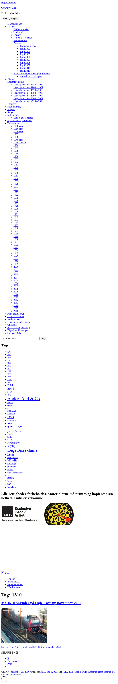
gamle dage (14, 426)
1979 (16, 211)
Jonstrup (10, 434)
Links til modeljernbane (18, 322)
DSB (10, 417)
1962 (16, 162)
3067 (9, 392)
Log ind (11, 579)
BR (8, 408)
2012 (16, 300)
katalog (10, 437)
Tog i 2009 (25, 65)
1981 (16, 214)
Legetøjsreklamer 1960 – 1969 (28, 87)
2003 (16, 275)
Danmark (11, 414)
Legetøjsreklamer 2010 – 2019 (28, 101)
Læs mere (31, 647)
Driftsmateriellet (21, 29)
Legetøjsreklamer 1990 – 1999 (28, 95)
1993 (16, 247)
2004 (16, 278)
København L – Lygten (31, 76)
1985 (16, 225)
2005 (16, 280)
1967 (16, 175)
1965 (16, 170)
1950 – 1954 (20, 142)
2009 (16, 291)
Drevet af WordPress (11, 674)
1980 (16, 209)
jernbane (14, 430)
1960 (16, 156)
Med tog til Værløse (23, 117)
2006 (16, 283)
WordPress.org (14, 587)
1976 (16, 200)
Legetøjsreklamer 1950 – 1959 (28, 84)
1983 (16, 220)
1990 (16, 239)
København (13, 442)
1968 (16, 178)
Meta (5, 572)
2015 (16, 308)
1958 (16, 151)
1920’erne (18, 131)
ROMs (10, 470)
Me (113, 672)
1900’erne (18, 126)
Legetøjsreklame (22, 450)
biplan (9, 405)
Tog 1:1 (11, 26)
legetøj (11, 446)
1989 (16, 236)
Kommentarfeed (15, 584)
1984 (16, 222)
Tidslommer (13, 123)
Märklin (12, 460)
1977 (16, 203)
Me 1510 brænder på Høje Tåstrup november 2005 (41, 603)
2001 (16, 269)
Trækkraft (18, 32)
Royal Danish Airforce (15, 472)
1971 (16, 186)
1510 (64, 672)
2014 (16, 305)
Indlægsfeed (13, 581)
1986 (16, 228)
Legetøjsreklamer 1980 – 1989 (28, 93)
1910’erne (18, 128)
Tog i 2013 (25, 70)
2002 (16, 272)
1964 (16, 167)
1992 (16, 244)
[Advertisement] (24, 547)
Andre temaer (14, 319)
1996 (16, 255)
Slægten (11, 112)
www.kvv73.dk (8, 7)
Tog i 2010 (25, 68)
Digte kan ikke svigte (17, 330)
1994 (16, 250)
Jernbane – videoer (23, 37)
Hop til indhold (8, 2)
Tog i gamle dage (28, 46)
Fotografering (14, 106)
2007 (16, 286)
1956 (16, 145)
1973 (16, 192)
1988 (16, 233)
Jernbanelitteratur (15, 313)
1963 (16, 164)
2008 (16, 289)
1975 (16, 197)
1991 (16, 242)
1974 (16, 195)
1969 (16, 181)
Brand (78, 672)
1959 (16, 153)
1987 (16, 231)
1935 (16, 134)
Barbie (10, 403)
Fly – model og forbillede (19, 120)
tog (9, 483)
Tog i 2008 (25, 62)
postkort (11, 466)
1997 (16, 258)
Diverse (11, 79)
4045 (9, 395)
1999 (16, 264)
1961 (16, 159)
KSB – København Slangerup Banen (32, 73)
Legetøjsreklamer (15, 82)
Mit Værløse (13, 115)
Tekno (9, 481)
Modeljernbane (14, 24)
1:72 (9, 352)
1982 (16, 217)
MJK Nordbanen (15, 316)
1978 (16, 206)
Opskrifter (12, 324)
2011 (16, 297)
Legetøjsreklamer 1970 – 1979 (28, 90)
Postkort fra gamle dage (18, 327)
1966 (16, 173)
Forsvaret (11, 104)
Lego (10, 454)
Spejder (11, 109)
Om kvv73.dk (14, 333)
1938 (16, 137)
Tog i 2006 (25, 57)
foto (9, 423)
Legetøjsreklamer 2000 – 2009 (28, 98)
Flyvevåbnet (11, 420)
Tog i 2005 (25, 54)
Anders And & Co (23, 398)
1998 (16, 261)
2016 (16, 311)
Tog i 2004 (25, 51)
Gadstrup (92, 672)
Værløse (12, 487)
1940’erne (18, 139)
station (10, 477)
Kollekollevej (12, 440)
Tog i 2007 (25, 59)
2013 (16, 302)
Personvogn (11, 464)
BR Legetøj (11, 411)
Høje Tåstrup (104, 672)
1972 (16, 189)
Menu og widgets (10, 18)
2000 (16, 266)
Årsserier (18, 43)
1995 (16, 253)
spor (9, 475)
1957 (16, 148)
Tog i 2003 (25, 48)
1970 (16, 184)
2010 (16, 294)
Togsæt (17, 35)
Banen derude (20, 40)
